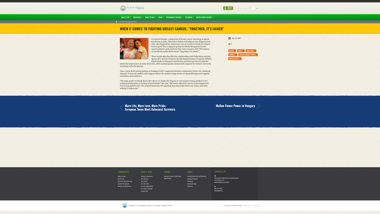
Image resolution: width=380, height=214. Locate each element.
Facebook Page (192, 184)
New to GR (121, 179)
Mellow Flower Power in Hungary (235, 105)
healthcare (251, 51)
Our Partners (145, 184)
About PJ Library (192, 179)
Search (244, 8)
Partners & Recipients (124, 186)
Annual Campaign (123, 184)
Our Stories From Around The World (127, 21)
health (241, 51)
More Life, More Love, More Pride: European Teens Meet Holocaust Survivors (150, 107)
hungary (232, 55)
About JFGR (146, 172)
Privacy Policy (247, 205)
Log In (237, 8)
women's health (235, 59)
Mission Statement (146, 176)
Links (189, 172)
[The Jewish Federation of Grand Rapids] (132, 8)
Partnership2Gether (147, 186)
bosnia (232, 51)
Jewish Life (144, 191)
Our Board (144, 181)
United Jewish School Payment (196, 176)
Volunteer (190, 181)
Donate (229, 8)
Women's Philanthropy (125, 181)
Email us (190, 186)
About (125, 17)
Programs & (173, 17)
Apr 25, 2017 (236, 38)
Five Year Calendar (147, 189)
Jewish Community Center (248, 55)
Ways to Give (122, 176)
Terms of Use (256, 205)
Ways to (150, 17)
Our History (144, 179)
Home (116, 21)
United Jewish (204, 17)
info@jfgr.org (218, 191)
